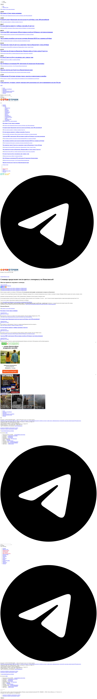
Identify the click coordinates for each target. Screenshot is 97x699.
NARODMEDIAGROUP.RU (19, 434)
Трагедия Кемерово (22, 302)
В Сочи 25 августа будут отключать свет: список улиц (16, 57)
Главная (4, 104)
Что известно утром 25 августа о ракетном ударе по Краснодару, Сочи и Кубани (24, 44)
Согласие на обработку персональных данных (9, 427)
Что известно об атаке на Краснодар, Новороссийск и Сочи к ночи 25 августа (24, 51)
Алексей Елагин (3, 312)
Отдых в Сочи (5, 164)
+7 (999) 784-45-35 (28, 304)
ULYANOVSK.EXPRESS (13, 442)
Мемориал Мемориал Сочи (11, 302)
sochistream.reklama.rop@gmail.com (38, 304)
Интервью (7, 109)
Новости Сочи (5, 7)
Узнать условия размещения (50, 304)
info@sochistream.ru (18, 425)
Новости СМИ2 (3, 393)
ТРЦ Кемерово (29, 302)
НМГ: (7, 432)
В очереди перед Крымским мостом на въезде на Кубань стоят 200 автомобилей (24, 19)
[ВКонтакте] (1, 287)
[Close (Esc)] (0, 689)
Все (3, 6)
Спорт (6, 118)
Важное (4, 302)
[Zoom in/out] (4, 689)
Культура (4, 555)
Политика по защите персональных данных (8, 428)
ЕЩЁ (1, 85)
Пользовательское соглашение (8, 91)
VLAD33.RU (10, 437)
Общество (9, 285)
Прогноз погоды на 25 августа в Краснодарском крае (16, 70)
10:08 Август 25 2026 (4, 322)
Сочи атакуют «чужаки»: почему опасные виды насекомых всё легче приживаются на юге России (30, 82)
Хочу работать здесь (6, 170)
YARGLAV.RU (11, 443)
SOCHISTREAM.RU (14, 441)
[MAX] (2, 287)
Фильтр (2, 4)
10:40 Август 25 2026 (4, 313)
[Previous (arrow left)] (0, 690)
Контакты (4, 90)
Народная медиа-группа (7, 92)
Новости (4, 105)
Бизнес (6, 108)
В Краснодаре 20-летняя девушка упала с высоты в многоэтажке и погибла (23, 76)
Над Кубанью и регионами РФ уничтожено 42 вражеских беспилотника (22, 63)
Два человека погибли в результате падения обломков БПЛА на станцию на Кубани (26, 38)
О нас (4, 410)
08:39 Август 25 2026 (4, 339)
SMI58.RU (8, 439)
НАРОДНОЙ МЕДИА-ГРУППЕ (7, 430)
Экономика (7, 120)
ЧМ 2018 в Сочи (8, 119)
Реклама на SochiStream (7, 89)
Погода (6, 114)
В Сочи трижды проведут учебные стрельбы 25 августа (17, 26)
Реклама (4, 93)
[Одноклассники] (6, 287)
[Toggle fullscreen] (3, 689)
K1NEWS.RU (10, 436)
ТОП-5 (4, 169)
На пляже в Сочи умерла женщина (11, 13)
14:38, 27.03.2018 (3, 284)
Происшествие (8, 116)
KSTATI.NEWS (10, 440)
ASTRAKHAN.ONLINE (12, 435)
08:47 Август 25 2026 (4, 330)
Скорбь (17, 302)
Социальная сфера (8, 117)
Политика (7, 115)
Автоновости (7, 107)
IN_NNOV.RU (14, 438)
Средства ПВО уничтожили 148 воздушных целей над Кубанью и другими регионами (26, 32)
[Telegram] (4, 287)
